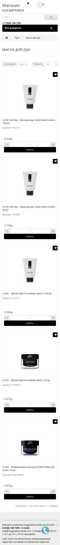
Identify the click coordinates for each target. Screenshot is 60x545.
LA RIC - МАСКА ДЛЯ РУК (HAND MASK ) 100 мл (26, 293)
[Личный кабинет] (28, 3)
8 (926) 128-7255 (11, 527)
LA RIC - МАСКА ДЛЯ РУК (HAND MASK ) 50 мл (26, 380)
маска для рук (33, 37)
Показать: (38, 64)
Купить (30, 149)
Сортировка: (10, 64)
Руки (16, 37)
